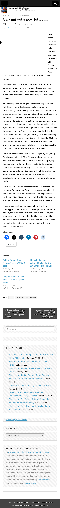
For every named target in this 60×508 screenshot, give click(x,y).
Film (11, 297)
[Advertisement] (25, 50)
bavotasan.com (42, 505)
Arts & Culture (9, 15)
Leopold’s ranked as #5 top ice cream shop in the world (14, 279)
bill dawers (9, 28)
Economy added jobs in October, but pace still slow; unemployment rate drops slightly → (44, 313)
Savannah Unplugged (29, 502)
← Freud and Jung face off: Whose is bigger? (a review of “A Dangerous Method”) (15, 313)
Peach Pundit (44, 479)
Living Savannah (23, 15)
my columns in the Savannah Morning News (28, 452)
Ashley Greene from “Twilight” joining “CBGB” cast (14, 263)
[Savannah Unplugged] (30, 10)
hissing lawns (30, 483)
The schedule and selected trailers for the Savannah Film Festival (41, 263)
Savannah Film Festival (26, 297)
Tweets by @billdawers (16, 419)
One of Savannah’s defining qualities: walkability (31, 385)
